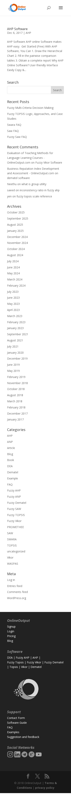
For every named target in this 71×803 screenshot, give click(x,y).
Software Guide (17, 722)
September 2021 (17, 334)
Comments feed (17, 592)
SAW (10, 533)
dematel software (18, 178)
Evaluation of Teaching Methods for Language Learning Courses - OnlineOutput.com (30, 157)
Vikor (10, 557)
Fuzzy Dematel (16, 503)
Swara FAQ (14, 125)
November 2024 (17, 243)
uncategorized (16, 551)
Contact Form (16, 718)
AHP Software (17, 29)
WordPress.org (16, 598)
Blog (10, 454)
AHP (28, 33)
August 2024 (15, 255)
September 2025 (17, 218)
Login (10, 631)
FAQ (10, 484)
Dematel (12, 472)
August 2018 (15, 395)
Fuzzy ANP (14, 496)
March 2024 (14, 279)
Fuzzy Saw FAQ (17, 137)
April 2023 (13, 310)
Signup (11, 626)
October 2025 (16, 212)
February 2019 (16, 377)
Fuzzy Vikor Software (48, 162)
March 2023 (14, 316)
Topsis (13, 667)
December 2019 (17, 358)
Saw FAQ (13, 131)
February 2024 (16, 285)
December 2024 (17, 237)
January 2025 (15, 231)
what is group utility (33, 184)
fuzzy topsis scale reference (34, 196)
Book (10, 460)
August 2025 (15, 224)
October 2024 (16, 249)
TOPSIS (12, 545)
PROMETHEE (15, 527)
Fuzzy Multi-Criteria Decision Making (30, 108)
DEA (10, 466)
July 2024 (13, 261)
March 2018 (14, 401)
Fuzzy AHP (14, 490)
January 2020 (15, 352)
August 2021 (15, 340)
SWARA (12, 539)
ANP (10, 442)
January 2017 (15, 419)
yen (9, 196)
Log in (11, 580)
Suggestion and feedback (23, 737)
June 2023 (13, 297)
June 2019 (13, 364)
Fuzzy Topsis (15, 662)
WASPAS (12, 563)
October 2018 (16, 389)
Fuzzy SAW (14, 509)
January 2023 (15, 328)
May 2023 (13, 304)
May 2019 (13, 371)
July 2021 (13, 346)
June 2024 (13, 267)
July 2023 (13, 292)
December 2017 (17, 413)
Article (11, 448)
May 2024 (13, 273)
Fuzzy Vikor (14, 521)
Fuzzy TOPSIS (16, 515)
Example (12, 478)
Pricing (11, 636)
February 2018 (16, 407)
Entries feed (14, 586)
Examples (13, 732)
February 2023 (16, 322)
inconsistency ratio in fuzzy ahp (40, 190)
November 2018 (17, 383)
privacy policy (44, 788)
